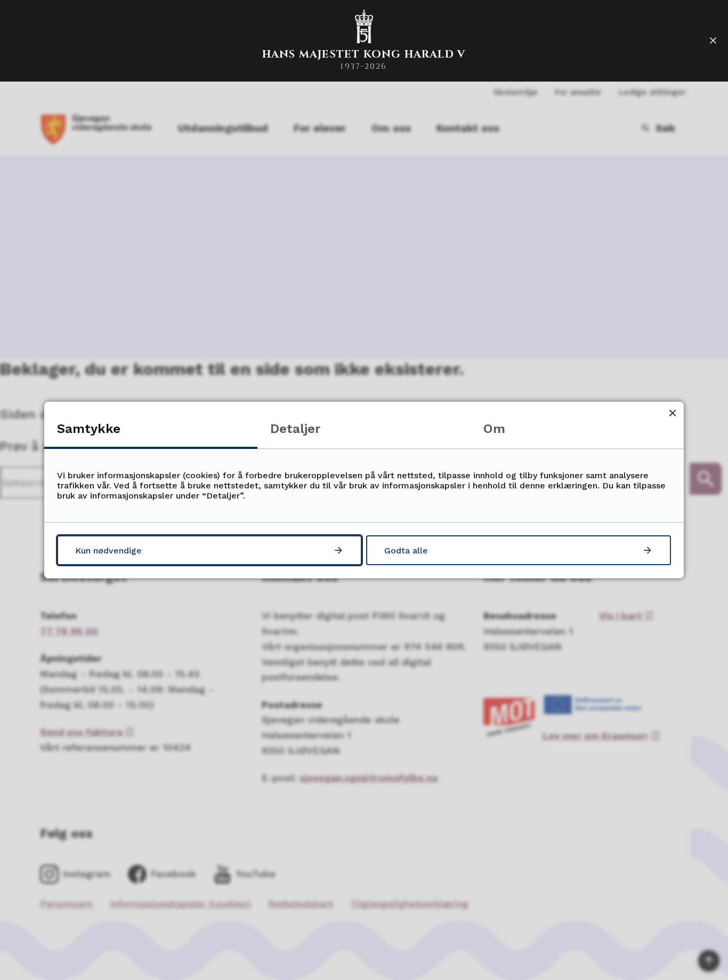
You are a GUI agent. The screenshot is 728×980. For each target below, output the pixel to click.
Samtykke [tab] (88, 428)
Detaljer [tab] (295, 428)
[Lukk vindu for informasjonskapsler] (672, 412)
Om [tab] (494, 428)
